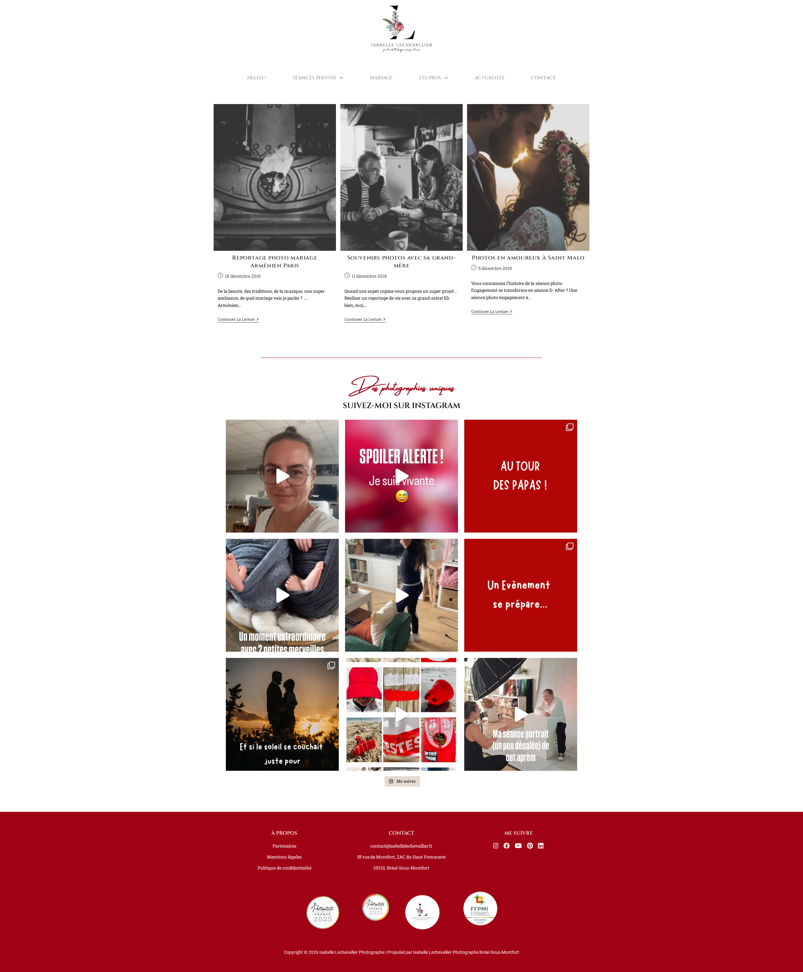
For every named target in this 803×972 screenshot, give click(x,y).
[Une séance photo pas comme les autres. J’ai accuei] (282, 595)
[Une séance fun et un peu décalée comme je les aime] (520, 714)
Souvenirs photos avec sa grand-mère (401, 262)
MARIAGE (381, 78)
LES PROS (430, 78)
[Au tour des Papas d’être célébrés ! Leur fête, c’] (520, 476)
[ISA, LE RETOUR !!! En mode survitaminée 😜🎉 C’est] (282, 476)
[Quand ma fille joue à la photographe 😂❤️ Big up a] (401, 595)
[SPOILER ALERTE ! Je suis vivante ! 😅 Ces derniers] (401, 476)
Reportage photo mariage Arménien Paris (274, 262)
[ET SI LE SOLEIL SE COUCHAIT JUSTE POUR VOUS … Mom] (282, 714)
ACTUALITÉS (489, 78)
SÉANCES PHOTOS (314, 78)
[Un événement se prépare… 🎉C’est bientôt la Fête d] (520, 595)
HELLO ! (256, 78)
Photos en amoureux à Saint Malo (528, 258)
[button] (318, 78)
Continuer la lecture (238, 319)
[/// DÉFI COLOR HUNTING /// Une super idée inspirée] (401, 714)
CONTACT (543, 78)
